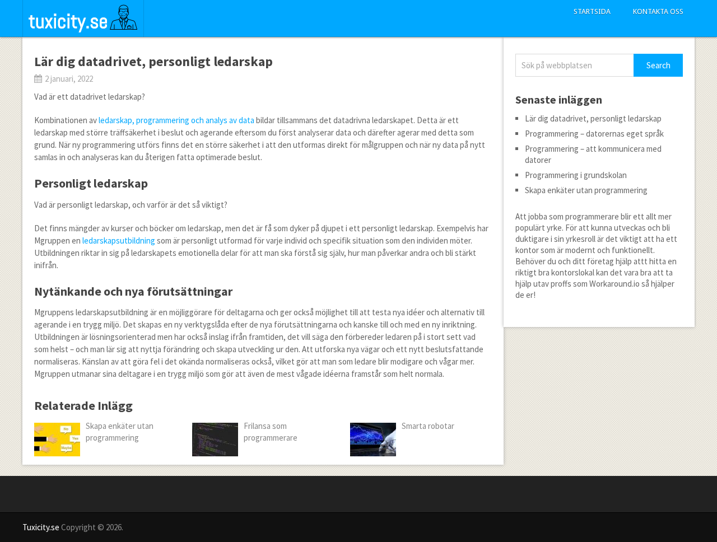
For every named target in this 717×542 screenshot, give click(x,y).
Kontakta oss (658, 11)
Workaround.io (614, 283)
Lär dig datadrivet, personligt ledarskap (593, 118)
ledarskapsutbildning (118, 240)
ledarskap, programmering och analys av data (176, 120)
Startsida (592, 11)
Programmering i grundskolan (576, 175)
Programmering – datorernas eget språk (594, 133)
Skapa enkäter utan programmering (586, 190)
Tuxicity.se (40, 527)
